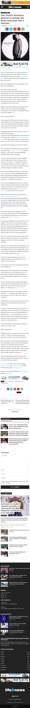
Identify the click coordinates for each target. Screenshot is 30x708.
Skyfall (13, 112)
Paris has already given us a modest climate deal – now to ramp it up (7, 402)
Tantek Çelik (4, 602)
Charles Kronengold (23, 66)
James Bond (10, 381)
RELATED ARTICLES (6, 419)
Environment (4, 667)
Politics (2, 654)
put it (14, 162)
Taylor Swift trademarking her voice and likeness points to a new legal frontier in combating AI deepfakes (19, 433)
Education (3, 669)
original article (8, 373)
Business (3, 656)
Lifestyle (3, 661)
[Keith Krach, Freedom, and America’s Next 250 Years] (4, 570)
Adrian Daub (4, 66)
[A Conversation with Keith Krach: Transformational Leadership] (4, 632)
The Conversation (23, 371)
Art (1, 428)
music (22, 381)
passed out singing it (13, 217)
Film (6, 381)
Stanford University (11, 66)
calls (8, 293)
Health (2, 652)
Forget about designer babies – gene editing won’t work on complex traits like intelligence (22, 402)
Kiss (10, 314)
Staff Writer (4, 25)
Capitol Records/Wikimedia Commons (10, 196)
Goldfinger (20, 188)
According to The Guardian (16, 150)
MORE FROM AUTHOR (7, 421)
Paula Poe (3, 607)
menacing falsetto (19, 287)
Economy (3, 665)
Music (8, 12)
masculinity (17, 381)
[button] (28, 7)
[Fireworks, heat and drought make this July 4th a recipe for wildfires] (4, 546)
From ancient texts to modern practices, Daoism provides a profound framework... (15, 519)
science (2, 658)
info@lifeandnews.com (17, 702)
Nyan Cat (18, 137)
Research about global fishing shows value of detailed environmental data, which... (18, 539)
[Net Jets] (15, 681)
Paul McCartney (4, 383)
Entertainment (3, 12)
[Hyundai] (15, 676)
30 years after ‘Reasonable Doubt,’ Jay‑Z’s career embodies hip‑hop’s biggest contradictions (18, 426)
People (2, 663)
